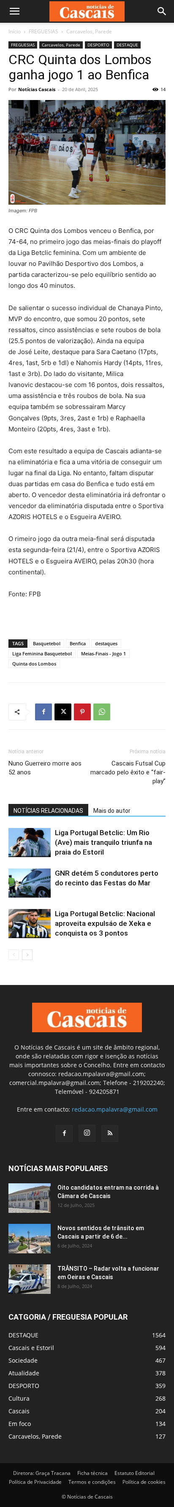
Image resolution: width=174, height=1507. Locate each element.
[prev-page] (13, 955)
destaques (106, 643)
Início (14, 31)
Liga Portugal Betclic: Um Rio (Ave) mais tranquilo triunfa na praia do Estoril (103, 842)
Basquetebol (46, 643)
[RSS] (109, 1133)
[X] (62, 711)
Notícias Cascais (36, 89)
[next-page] (27, 955)
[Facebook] (43, 711)
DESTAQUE (127, 45)
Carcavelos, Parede (89, 31)
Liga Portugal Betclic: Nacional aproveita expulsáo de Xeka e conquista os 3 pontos (105, 923)
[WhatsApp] (101, 711)
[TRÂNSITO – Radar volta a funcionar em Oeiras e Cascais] (29, 1279)
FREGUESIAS (43, 31)
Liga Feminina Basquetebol (42, 653)
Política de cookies (144, 1481)
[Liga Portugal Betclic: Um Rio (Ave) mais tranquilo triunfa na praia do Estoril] (29, 842)
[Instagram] (87, 1133)
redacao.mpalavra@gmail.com (115, 1109)
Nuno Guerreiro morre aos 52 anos (45, 768)
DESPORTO (98, 45)
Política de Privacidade (35, 1481)
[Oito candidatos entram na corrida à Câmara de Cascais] (29, 1198)
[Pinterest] (82, 711)
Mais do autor (111, 810)
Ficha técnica (92, 1473)
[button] (14, 11)
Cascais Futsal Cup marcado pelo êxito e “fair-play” (128, 772)
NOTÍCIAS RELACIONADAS (48, 810)
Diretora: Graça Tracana (42, 1473)
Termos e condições (92, 1481)
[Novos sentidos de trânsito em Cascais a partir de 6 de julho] (29, 1238)
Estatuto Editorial (134, 1473)
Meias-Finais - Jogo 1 (103, 653)
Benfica (78, 643)
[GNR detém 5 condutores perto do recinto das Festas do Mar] (29, 883)
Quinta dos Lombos (34, 663)
